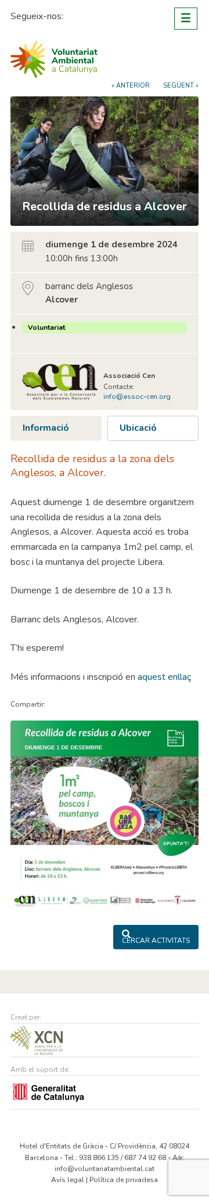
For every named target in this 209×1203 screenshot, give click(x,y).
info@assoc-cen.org (137, 396)
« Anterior (130, 85)
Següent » (181, 85)
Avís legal (67, 1179)
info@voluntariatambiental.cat (104, 1168)
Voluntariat (46, 327)
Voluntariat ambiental (54, 59)
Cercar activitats (156, 940)
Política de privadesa (123, 1179)
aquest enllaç (164, 677)
